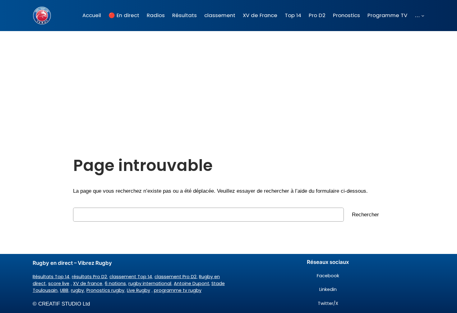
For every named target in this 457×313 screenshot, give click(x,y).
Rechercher (365, 215)
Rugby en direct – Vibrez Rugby (72, 263)
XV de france (87, 283)
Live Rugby (138, 290)
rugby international (149, 283)
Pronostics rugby (105, 290)
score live (58, 283)
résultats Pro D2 (89, 277)
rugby (77, 290)
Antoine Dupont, (192, 283)
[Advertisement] (228, 80)
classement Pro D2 (175, 277)
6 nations (115, 283)
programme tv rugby (177, 290)
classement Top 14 (130, 277)
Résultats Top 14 (51, 277)
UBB (64, 290)
